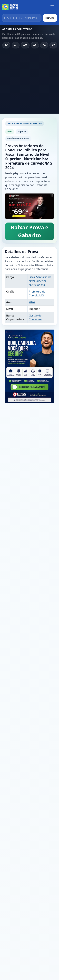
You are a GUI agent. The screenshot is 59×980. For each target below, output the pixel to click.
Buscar (49, 18)
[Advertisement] (29, 82)
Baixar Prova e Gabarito (29, 231)
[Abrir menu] (52, 7)
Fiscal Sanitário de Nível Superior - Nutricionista (40, 281)
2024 (32, 302)
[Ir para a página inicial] (10, 7)
